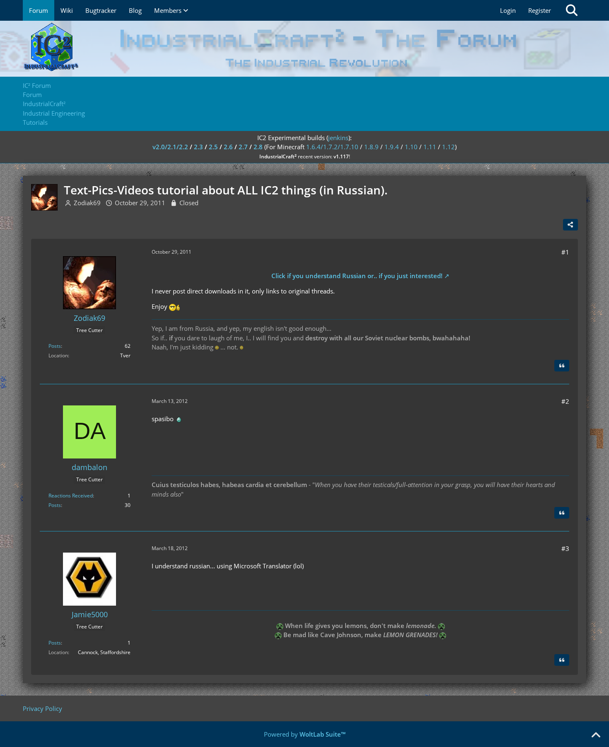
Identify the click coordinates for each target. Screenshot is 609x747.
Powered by (305, 734)
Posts (54, 345)
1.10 (411, 147)
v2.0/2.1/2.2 (170, 147)
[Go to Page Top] (596, 735)
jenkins (338, 137)
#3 (565, 548)
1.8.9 (371, 147)
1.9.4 (391, 147)
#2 (565, 401)
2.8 (258, 147)
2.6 (228, 147)
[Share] (570, 224)
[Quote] (561, 365)
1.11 (429, 147)
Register (539, 10)
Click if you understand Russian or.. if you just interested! (356, 276)
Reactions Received (70, 495)
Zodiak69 (87, 203)
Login (508, 10)
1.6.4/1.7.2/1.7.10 (332, 147)
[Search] (571, 10)
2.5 (213, 147)
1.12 (448, 147)
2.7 (243, 147)
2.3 (198, 147)
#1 (565, 252)
